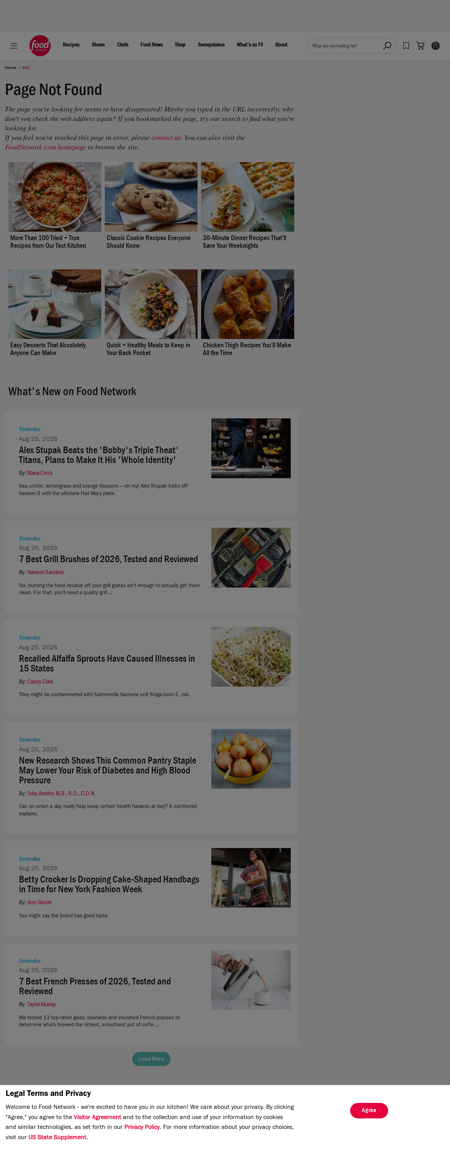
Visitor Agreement (97, 1118)
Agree (369, 1111)
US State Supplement (57, 1138)
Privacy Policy (142, 1128)
